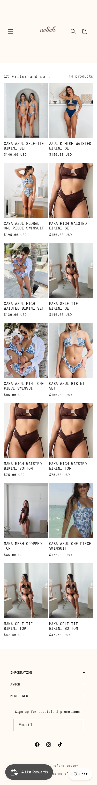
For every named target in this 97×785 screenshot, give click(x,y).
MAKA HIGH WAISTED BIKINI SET (68, 225)
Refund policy (65, 765)
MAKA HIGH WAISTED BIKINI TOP (68, 466)
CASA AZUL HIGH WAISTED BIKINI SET (24, 306)
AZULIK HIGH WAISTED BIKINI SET (70, 146)
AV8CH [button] (15, 684)
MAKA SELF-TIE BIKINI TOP (18, 626)
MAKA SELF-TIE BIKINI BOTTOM (63, 626)
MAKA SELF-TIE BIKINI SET (63, 306)
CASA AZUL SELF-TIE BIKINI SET (24, 146)
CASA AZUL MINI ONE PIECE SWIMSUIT (24, 386)
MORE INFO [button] (19, 696)
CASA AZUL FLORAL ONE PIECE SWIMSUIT (24, 225)
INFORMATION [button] (21, 672)
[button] (10, 31)
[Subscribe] (78, 725)
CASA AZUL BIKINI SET (67, 386)
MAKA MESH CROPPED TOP (23, 546)
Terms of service (68, 773)
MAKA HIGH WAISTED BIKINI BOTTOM (23, 466)
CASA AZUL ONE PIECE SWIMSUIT (70, 546)
